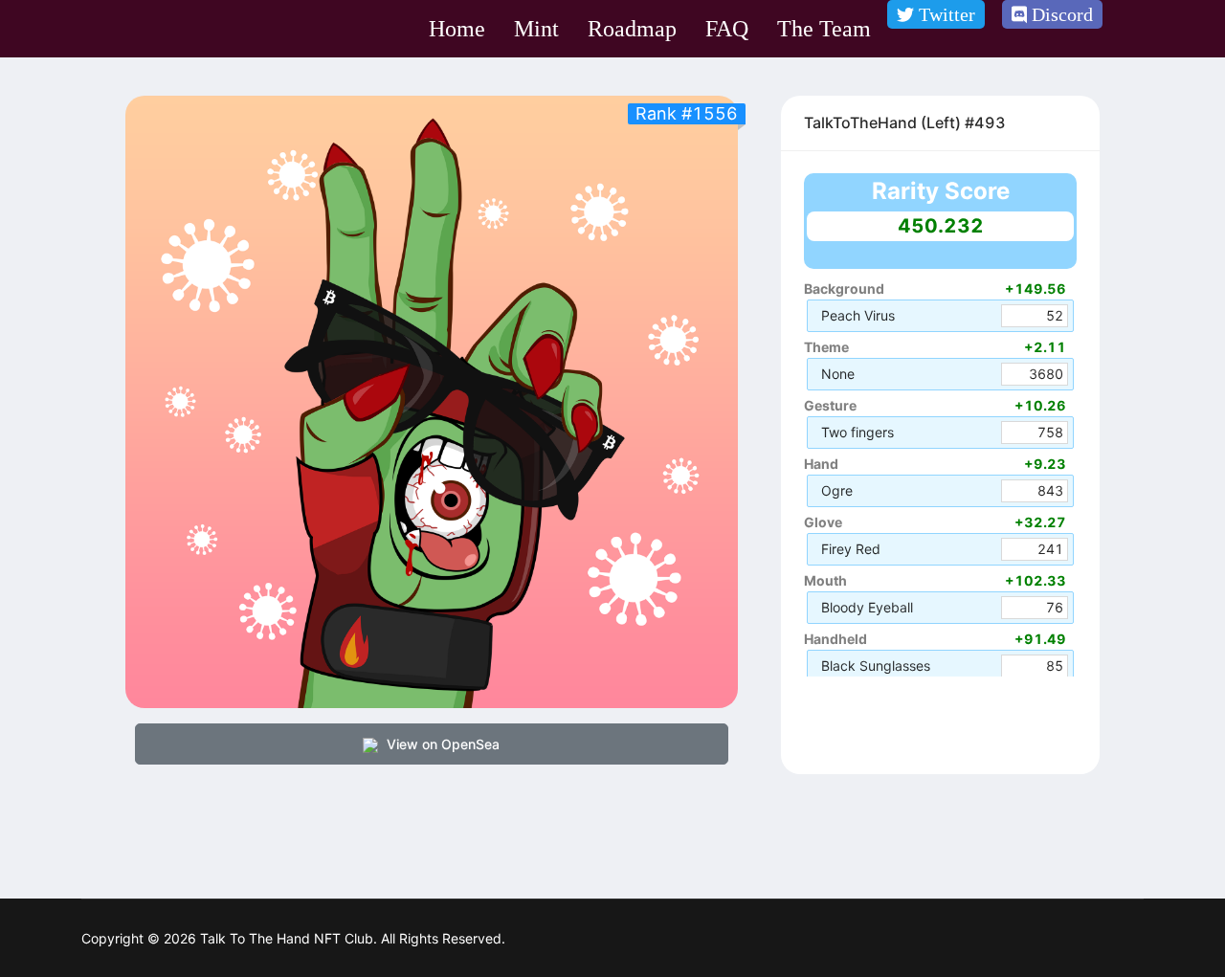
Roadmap (632, 28)
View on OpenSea (441, 744)
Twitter (944, 14)
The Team (824, 28)
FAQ (726, 28)
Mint (536, 28)
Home (457, 28)
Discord (1060, 14)
